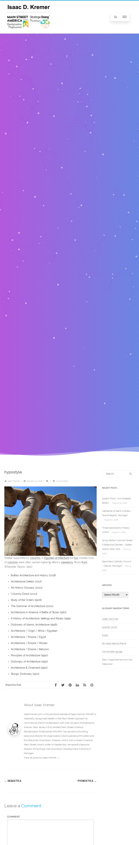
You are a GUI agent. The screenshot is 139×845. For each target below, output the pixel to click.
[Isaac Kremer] (28, 32)
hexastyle (12, 781)
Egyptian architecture (56, 558)
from (84, 562)
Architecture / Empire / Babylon (30, 649)
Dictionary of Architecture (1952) (29, 661)
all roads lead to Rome (114, 643)
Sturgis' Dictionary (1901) (25, 673)
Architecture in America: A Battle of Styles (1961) (38, 612)
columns (35, 558)
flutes (105, 635)
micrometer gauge (112, 651)
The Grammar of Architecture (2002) (32, 606)
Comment (13, 816)
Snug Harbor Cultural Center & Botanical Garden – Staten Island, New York (117, 544)
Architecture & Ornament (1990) (29, 667)
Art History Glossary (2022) (27, 587)
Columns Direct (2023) (24, 593)
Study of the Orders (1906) (26, 600)
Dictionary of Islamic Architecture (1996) (34, 624)
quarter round (109, 627)
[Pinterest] (71, 685)
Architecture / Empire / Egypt (28, 636)
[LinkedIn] (78, 685)
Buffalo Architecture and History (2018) (33, 575)
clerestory (67, 562)
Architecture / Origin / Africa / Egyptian (34, 630)
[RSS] (85, 685)
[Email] (93, 685)
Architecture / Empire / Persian (29, 643)
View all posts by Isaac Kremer (42, 757)
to (50, 562)
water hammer (110, 619)
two (76, 558)
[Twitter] (64, 685)
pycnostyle (87, 781)
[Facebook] (56, 685)
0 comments (62, 481)
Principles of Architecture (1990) (29, 655)
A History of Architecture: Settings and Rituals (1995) (41, 618)
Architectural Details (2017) (26, 581)
